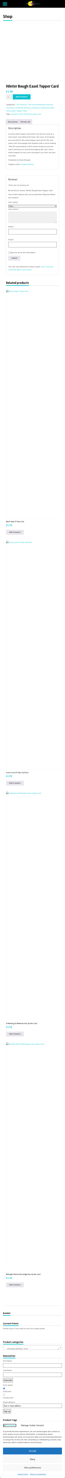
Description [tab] (13, 122)
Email (11, 239)
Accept (32, 1451)
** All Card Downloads (36, 104)
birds (20, 114)
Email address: (9, 1402)
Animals (49, 104)
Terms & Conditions (38, 1474)
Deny (32, 1459)
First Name (7, 1361)
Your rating (13, 202)
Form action (8, 1385)
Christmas (10, 108)
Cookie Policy (22, 1474)
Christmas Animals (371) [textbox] (31, 1349)
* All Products (21, 104)
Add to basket (22, 97)
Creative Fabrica (27, 164)
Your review (13, 209)
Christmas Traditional (40, 108)
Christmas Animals (23, 108)
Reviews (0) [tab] (25, 122)
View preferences (32, 1467)
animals (14, 114)
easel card (36, 114)
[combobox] (32, 1348)
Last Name (7, 1370)
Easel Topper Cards (19, 111)
